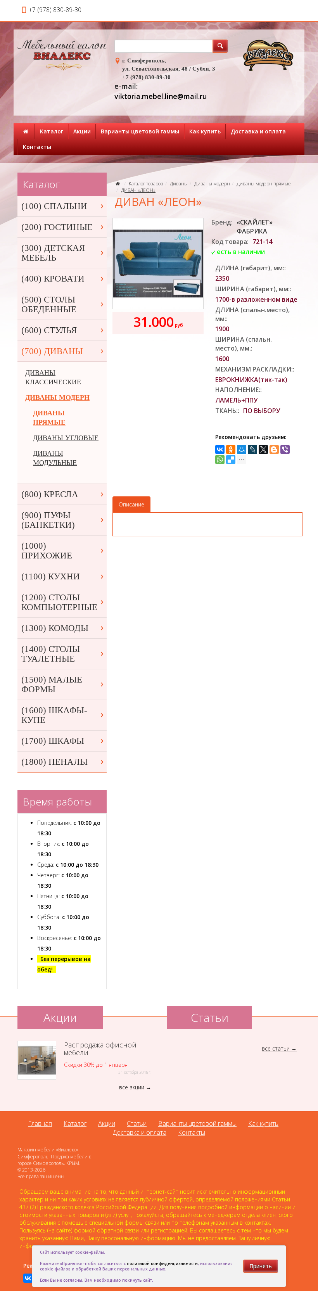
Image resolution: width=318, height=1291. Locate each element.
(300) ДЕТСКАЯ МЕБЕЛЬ (53, 253)
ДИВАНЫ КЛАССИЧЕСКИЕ (53, 377)
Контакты (37, 146)
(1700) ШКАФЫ (52, 741)
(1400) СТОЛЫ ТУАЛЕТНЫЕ (50, 654)
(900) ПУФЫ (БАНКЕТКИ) (48, 520)
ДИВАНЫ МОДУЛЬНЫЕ (55, 458)
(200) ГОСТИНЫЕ (57, 227)
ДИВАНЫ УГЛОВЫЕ (66, 438)
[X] (263, 449)
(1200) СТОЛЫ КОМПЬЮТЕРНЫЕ (59, 602)
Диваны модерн (212, 183)
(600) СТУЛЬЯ (49, 330)
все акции (131, 1087)
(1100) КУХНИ (50, 576)
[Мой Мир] (241, 449)
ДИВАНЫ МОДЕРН (57, 397)
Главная (40, 1123)
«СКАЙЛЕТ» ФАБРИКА (255, 226)
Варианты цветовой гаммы (140, 131)
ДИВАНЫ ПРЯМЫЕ (49, 417)
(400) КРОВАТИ (53, 278)
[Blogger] (274, 449)
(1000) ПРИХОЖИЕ (46, 550)
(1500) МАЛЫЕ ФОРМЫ (51, 684)
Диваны (179, 183)
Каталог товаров (146, 183)
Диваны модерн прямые (264, 183)
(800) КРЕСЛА (49, 494)
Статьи (137, 1123)
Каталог (51, 131)
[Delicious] (230, 459)
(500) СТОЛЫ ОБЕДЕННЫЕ (48, 304)
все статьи (276, 1048)
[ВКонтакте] (220, 449)
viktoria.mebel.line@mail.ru (160, 96)
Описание (131, 504)
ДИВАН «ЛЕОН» (138, 190)
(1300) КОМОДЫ (54, 628)
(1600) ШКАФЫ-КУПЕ (54, 715)
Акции (82, 131)
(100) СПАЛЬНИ (54, 206)
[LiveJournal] (252, 449)
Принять (260, 1266)
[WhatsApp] (220, 459)
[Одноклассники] (230, 449)
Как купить (205, 131)
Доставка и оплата (258, 131)
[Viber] (285, 449)
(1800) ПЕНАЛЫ (54, 762)
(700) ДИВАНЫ (52, 351)
